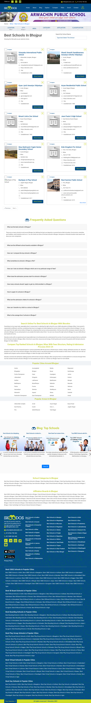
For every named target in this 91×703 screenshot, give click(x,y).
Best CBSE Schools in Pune (33, 575)
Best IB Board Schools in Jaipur (72, 602)
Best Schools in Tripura (54, 545)
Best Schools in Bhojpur (22, 24)
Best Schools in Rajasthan (54, 536)
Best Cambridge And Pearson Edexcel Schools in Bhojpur (25, 505)
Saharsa (70, 386)
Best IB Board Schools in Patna (35, 605)
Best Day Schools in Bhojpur (12, 481)
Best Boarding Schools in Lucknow (30, 620)
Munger (70, 380)
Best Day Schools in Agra (56, 695)
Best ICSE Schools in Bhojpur (29, 494)
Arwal (69, 395)
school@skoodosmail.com (14, 530)
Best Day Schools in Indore (20, 690)
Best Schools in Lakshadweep (77, 526)
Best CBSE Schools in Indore (30, 578)
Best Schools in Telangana (76, 551)
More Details (38, 76)
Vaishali (70, 392)
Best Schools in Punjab (54, 533)
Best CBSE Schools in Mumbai (51, 575)
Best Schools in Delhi (74, 517)
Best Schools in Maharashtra (34, 558)
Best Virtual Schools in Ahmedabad (73, 666)
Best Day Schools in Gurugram (22, 695)
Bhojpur (34, 371)
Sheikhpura (53, 389)
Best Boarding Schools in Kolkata (57, 615)
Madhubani (53, 380)
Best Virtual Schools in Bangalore (33, 663)
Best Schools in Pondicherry (76, 523)
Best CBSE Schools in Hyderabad (72, 572)
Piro (15, 410)
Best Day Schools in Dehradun (72, 690)
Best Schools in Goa (74, 520)
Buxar (51, 371)
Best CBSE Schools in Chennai (15, 575)
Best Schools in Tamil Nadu (55, 542)
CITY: (23, 28)
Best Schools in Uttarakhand (76, 542)
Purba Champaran (19, 374)
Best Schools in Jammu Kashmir (33, 544)
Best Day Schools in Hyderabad (68, 684)
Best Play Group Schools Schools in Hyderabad (25, 639)
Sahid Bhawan (36, 410)
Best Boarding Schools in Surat (71, 620)
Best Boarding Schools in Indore (51, 620)
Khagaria (34, 377)
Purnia (34, 386)
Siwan (51, 392)
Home (28, 7)
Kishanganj (53, 377)
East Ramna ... (18, 407)
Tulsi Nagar (53, 410)
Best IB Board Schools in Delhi (15, 594)
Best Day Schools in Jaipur (28, 692)
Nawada (70, 383)
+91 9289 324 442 (11, 536)
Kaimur (70, 377)
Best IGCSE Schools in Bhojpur (77, 498)
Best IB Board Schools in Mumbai (63, 596)
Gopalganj (53, 374)
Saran (69, 389)
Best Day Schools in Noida (40, 695)
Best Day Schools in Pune (25, 687)
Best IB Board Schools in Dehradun (31, 602)
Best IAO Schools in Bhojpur (17, 503)
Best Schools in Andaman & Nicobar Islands (76, 538)
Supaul (34, 392)
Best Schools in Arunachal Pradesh (33, 525)
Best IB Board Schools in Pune (43, 596)
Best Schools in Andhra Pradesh (32, 518)
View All (45, 466)
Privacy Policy (8, 560)
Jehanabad (17, 377)
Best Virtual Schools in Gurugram (52, 674)
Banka (51, 368)
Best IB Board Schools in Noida (21, 607)
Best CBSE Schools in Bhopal (27, 581)
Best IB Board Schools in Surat (70, 599)
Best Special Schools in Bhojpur (12, 485)
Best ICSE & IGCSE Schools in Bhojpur (57, 498)
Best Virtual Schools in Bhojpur (54, 483)
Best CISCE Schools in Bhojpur (65, 500)
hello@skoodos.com (68, 1)
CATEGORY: (46, 28)
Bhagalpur (17, 371)
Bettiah (52, 395)
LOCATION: (11, 28)
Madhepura (17, 383)
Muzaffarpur (35, 383)
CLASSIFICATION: (77, 28)
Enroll (69, 7)
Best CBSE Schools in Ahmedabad (71, 575)
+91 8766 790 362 (11, 533)
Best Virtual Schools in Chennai (15, 666)
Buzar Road (71, 404)
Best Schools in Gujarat (32, 532)
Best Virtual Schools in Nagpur (72, 668)
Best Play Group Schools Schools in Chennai (53, 639)
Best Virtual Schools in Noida (72, 674)
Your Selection (10, 701)
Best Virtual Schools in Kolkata (54, 663)
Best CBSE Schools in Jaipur (45, 581)
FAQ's (62, 7)
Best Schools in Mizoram (54, 523)
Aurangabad (35, 368)
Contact (76, 7)
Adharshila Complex (19, 404)
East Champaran (36, 395)
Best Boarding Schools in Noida (21, 629)
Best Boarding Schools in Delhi (15, 615)
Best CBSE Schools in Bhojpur (12, 494)
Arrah (33, 404)
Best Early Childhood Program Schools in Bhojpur (42, 500)
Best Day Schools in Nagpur (53, 690)
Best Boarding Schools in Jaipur (74, 623)
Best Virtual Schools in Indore (35, 668)
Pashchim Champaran (20, 395)
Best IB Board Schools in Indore (51, 599)
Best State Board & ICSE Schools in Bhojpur (16, 500)
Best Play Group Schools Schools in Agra (22, 655)
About (34, 7)
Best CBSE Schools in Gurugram (42, 583)
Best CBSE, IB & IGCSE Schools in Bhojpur (46, 496)
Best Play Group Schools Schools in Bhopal (68, 647)
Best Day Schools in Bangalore (31, 684)
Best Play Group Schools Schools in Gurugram (45, 653)
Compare (55, 7)
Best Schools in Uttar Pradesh (56, 548)
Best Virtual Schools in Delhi (14, 663)
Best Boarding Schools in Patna (35, 626)
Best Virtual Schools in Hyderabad (74, 663)
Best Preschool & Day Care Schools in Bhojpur (32, 483)
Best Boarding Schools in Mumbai (63, 618)
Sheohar (34, 389)
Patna (16, 386)
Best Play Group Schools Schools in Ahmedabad (58, 642)
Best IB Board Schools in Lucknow (30, 599)
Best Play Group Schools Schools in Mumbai (29, 642)
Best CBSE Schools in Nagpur (66, 578)
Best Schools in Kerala (32, 551)
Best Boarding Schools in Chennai (23, 618)
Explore (47, 7)
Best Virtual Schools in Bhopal (32, 671)
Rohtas (52, 386)
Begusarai (70, 368)
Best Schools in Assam (32, 522)
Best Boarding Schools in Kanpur (15, 626)
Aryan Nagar (53, 404)
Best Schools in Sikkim (54, 539)
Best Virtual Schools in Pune (33, 666)
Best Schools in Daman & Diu (77, 530)
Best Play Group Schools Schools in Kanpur (42, 650)
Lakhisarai (35, 380)
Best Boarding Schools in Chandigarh (57, 626)
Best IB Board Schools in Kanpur (15, 605)
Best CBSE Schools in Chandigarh (21, 583)
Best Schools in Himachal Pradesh (33, 539)
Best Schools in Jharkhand (76, 545)
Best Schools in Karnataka (33, 547)
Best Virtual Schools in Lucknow (15, 668)
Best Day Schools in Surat (36, 690)
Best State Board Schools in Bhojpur (67, 494)
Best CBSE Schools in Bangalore (32, 572)
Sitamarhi (17, 392)
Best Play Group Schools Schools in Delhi (18, 636)
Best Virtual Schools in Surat (53, 668)
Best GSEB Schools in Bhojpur (57, 503)
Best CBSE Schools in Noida (61, 583)
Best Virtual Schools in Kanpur (70, 671)
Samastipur (17, 389)
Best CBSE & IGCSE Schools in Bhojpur (69, 496)
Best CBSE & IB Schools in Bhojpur (24, 496)
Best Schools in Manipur (54, 517)
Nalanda (52, 383)
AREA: (34, 28)
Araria (16, 368)
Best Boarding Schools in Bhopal (54, 623)
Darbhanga (71, 371)
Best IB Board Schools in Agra (41, 607)
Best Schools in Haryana (33, 535)
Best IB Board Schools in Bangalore (35, 594)
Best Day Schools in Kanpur (45, 692)
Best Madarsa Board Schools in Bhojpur (37, 503)
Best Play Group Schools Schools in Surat (62, 644)
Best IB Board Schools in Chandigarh (56, 605)
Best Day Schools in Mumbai (42, 687)
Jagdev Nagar (71, 407)
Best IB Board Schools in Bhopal (52, 602)
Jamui (69, 374)
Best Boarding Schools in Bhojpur (50, 481)
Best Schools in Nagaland (54, 526)
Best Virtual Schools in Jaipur (51, 671)
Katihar (16, 380)
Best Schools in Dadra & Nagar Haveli (77, 533)
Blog (40, 7)
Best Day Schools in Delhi (13, 684)
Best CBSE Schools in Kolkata (52, 572)
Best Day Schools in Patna (62, 692)
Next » (15, 208)
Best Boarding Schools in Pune (43, 618)
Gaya (33, 374)
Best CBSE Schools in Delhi (14, 572)
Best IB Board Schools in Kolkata (56, 594)
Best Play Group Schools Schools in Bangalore (45, 636)
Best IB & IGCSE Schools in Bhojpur (36, 498)
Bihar (11, 24)
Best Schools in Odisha (54, 530)
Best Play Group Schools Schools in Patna (68, 650)
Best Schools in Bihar (32, 529)
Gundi (33, 407)
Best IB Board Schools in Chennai (23, 596)
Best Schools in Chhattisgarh (76, 548)
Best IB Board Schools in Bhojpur (47, 494)
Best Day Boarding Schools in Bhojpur (70, 481)
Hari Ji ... (52, 407)
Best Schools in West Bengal (55, 551)
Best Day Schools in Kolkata (49, 684)
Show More (83, 202)
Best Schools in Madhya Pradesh (33, 554)
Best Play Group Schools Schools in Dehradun (40, 647)
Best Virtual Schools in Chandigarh (31, 674)
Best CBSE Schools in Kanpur (64, 581)
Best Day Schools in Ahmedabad (62, 687)
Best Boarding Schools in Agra (41, 629)
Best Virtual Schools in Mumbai (52, 666)
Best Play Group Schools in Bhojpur (30, 481)
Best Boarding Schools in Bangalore (35, 615)
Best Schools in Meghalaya (55, 520)
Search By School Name (63, 34)
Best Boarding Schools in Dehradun (33, 623)
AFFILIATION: (61, 28)
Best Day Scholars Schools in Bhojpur (74, 483)
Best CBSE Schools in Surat (48, 578)
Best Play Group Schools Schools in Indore (36, 644)
